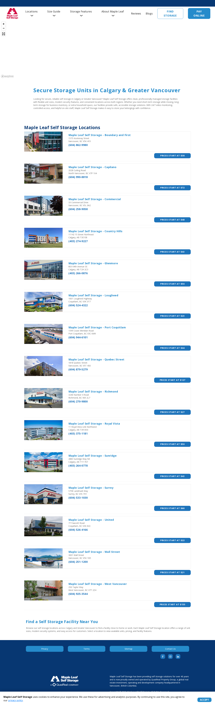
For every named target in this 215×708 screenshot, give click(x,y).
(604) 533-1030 (78, 497)
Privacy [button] (44, 648)
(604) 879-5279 (78, 369)
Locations (31, 11)
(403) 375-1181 (78, 433)
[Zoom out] (3, 28)
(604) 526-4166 (78, 529)
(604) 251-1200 (78, 562)
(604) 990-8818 (78, 177)
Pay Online (199, 13)
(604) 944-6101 (78, 337)
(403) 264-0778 (78, 465)
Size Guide (53, 11)
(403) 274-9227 (78, 241)
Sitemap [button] (128, 648)
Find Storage (170, 13)
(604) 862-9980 (78, 145)
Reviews (136, 13)
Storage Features (81, 11)
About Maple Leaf (113, 11)
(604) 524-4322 (78, 305)
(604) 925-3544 (78, 594)
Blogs (149, 13)
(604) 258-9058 (78, 209)
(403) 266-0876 (78, 273)
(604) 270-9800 (78, 401)
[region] (107, 49)
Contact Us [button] (170, 648)
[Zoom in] (3, 24)
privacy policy (15, 700)
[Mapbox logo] (7, 76)
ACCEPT (204, 699)
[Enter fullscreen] (3, 34)
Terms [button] (87, 648)
